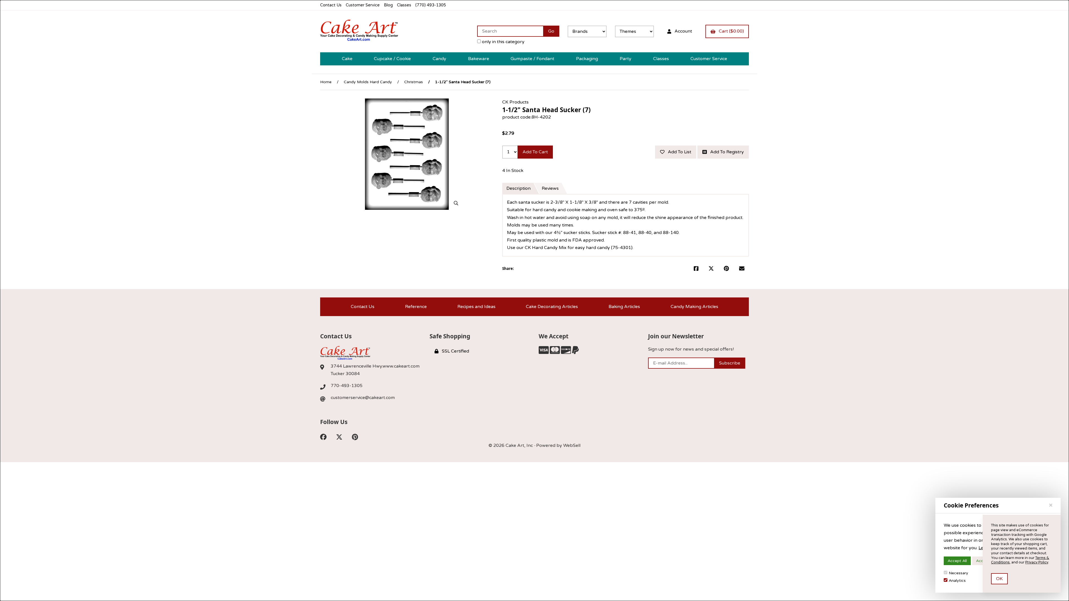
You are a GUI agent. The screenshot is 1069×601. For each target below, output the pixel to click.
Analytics (957, 580)
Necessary (958, 573)
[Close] (1050, 505)
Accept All (957, 560)
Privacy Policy (1036, 562)
